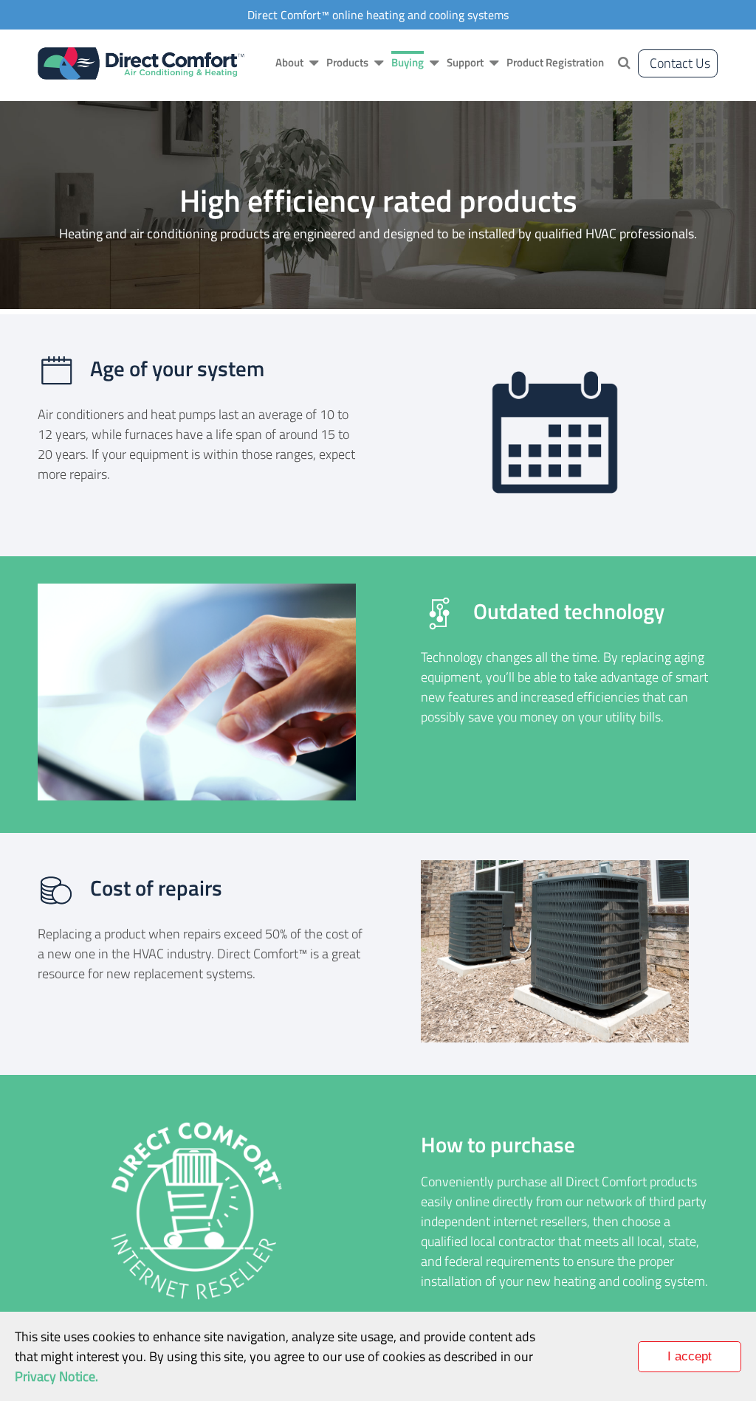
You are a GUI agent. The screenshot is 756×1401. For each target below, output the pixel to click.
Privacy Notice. (56, 1376)
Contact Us (680, 63)
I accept (689, 1356)
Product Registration (555, 62)
